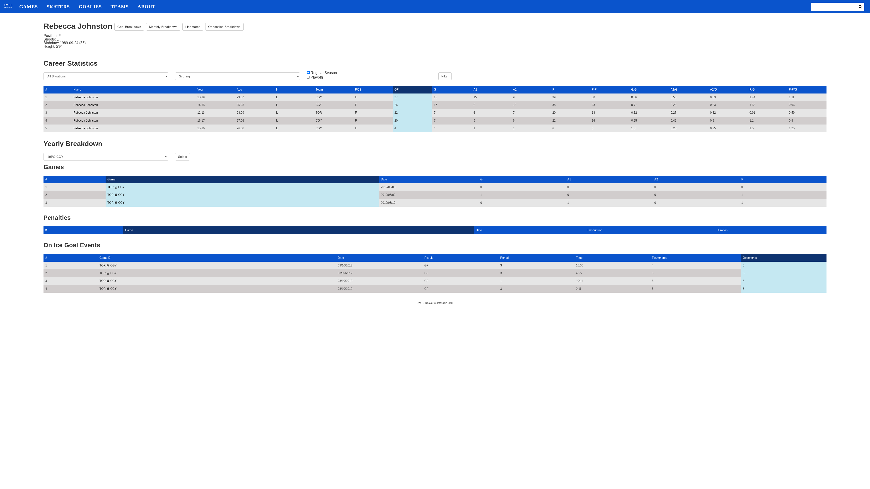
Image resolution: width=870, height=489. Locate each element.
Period (504, 257)
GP (396, 89)
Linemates (192, 27)
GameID (104, 257)
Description (594, 230)
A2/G (713, 89)
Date (384, 179)
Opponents (750, 257)
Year (200, 89)
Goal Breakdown (129, 27)
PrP (594, 89)
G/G (634, 89)
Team (319, 89)
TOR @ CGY (116, 187)
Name (77, 89)
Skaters (58, 6)
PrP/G (793, 89)
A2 (515, 89)
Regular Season (324, 73)
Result (428, 257)
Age (239, 89)
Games (28, 6)
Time (579, 257)
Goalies (90, 6)
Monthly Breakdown (163, 27)
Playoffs (317, 77)
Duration (722, 230)
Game (111, 179)
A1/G (674, 89)
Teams (119, 6)
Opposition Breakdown (224, 27)
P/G (752, 89)
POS (358, 89)
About (146, 6)
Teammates (659, 257)
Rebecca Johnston (85, 97)
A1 (475, 89)
